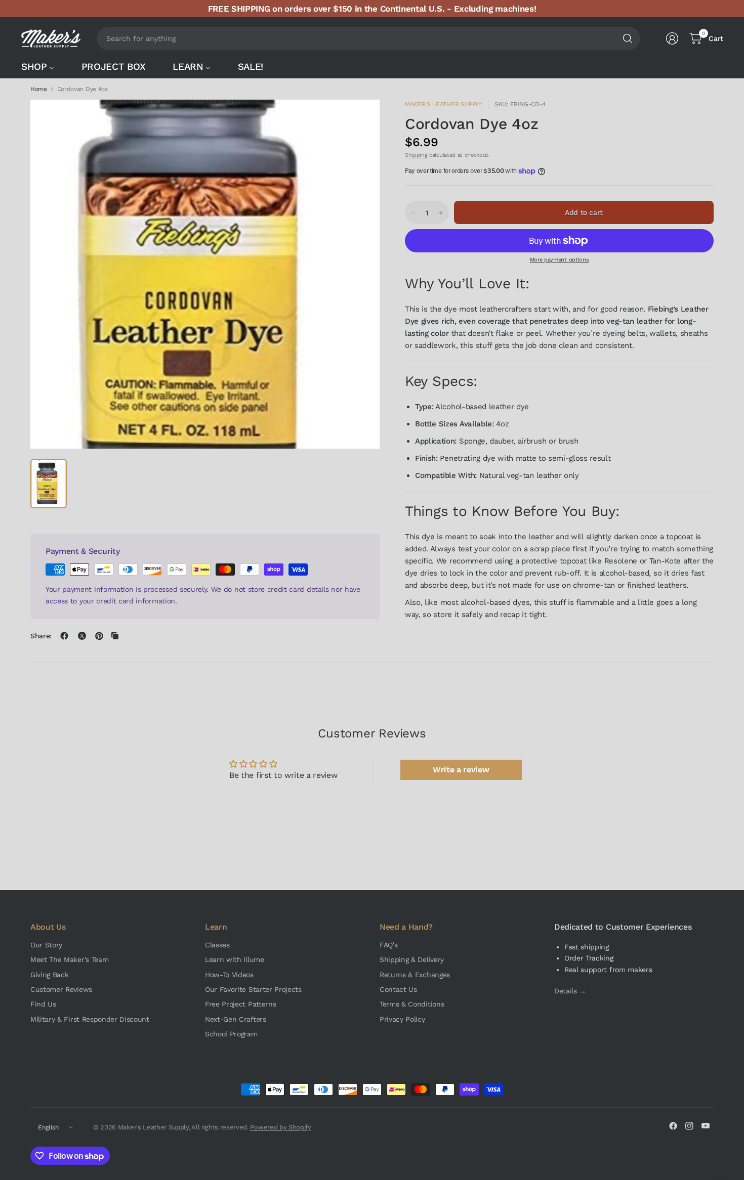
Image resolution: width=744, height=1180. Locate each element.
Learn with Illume (234, 959)
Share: (41, 635)
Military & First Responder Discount (89, 1019)
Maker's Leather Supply (443, 104)
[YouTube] (705, 1126)
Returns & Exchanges (415, 975)
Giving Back (49, 975)
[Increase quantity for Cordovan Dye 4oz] (440, 213)
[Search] (627, 38)
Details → (570, 991)
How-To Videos (229, 975)
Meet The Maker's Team (69, 959)
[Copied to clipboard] (114, 635)
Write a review (461, 769)
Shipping (416, 155)
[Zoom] (360, 119)
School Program (231, 1034)
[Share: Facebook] (64, 635)
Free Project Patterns (240, 1004)
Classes (217, 945)
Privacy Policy (402, 1019)
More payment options (559, 259)
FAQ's (388, 945)
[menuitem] (42, 66)
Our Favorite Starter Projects (253, 989)
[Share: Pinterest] (99, 635)
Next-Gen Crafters (235, 1019)
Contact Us (398, 989)
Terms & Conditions (412, 1004)
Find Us (43, 1004)
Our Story (46, 945)
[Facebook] (673, 1126)
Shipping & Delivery (412, 959)
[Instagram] (689, 1126)
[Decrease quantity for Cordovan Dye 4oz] (413, 213)
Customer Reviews (61, 989)
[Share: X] (82, 635)
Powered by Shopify (280, 1127)
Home (38, 89)
